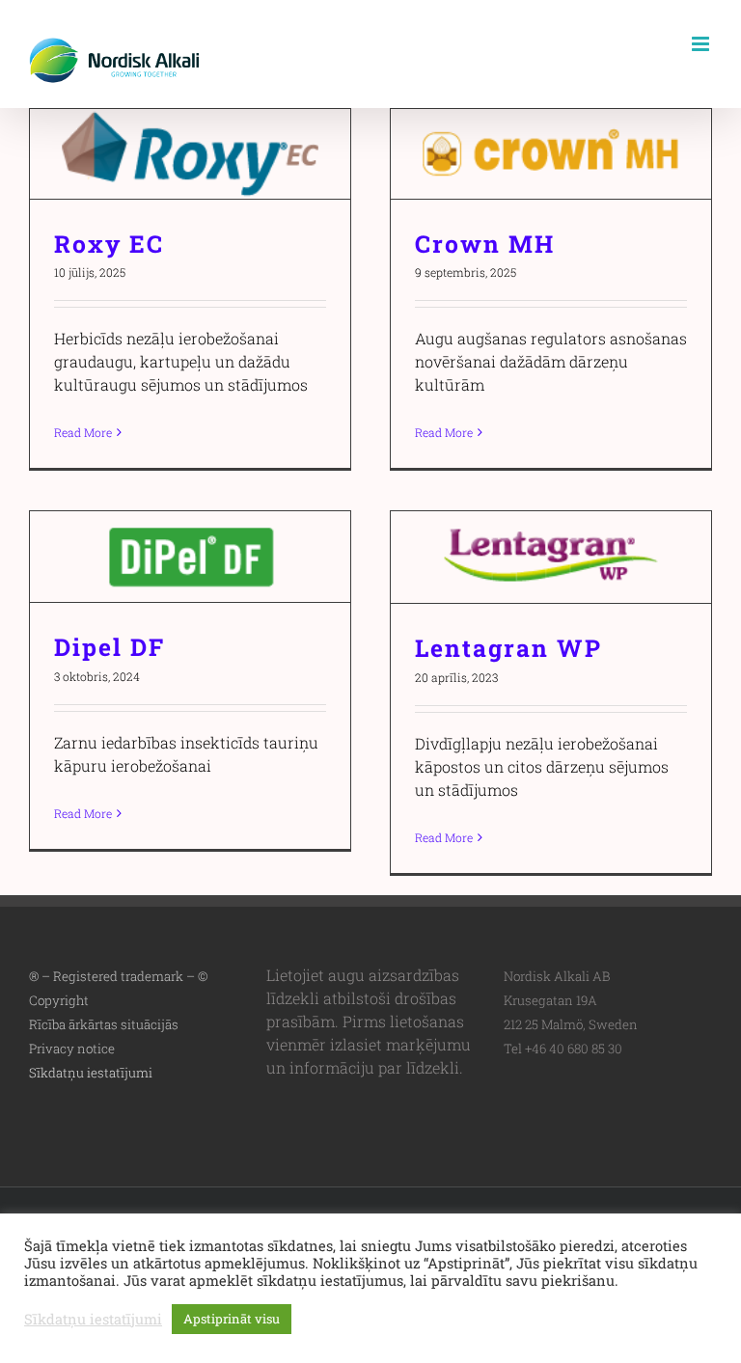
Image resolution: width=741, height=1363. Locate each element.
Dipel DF (190, 557)
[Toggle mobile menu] (702, 44)
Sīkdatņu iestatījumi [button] (90, 1072)
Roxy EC (190, 153)
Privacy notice (72, 1048)
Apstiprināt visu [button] (231, 1318)
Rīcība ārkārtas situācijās (103, 1024)
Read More (83, 432)
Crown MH (551, 153)
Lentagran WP (551, 557)
